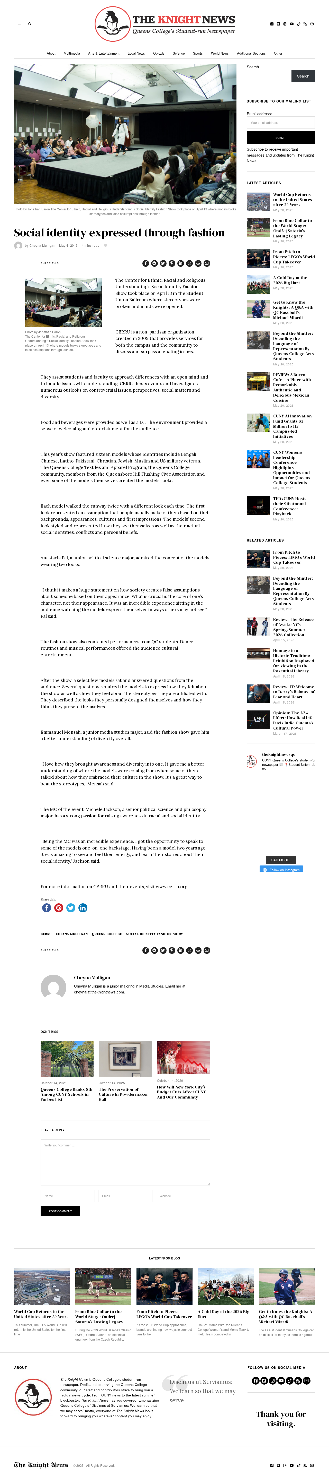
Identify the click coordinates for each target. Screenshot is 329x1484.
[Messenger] (154, 263)
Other (278, 53)
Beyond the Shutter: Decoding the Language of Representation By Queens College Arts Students (293, 346)
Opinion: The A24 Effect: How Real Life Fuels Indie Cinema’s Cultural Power (293, 720)
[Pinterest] (172, 263)
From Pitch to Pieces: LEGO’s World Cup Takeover (294, 257)
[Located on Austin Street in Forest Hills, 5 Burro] (255, 799)
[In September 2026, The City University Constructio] (306, 829)
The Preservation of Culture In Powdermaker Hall (123, 1094)
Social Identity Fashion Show (154, 934)
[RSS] (305, 24)
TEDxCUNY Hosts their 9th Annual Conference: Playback (289, 506)
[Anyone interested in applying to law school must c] (306, 844)
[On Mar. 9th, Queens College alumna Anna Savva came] (255, 829)
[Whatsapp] (189, 263)
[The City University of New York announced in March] (306, 799)
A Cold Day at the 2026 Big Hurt (290, 280)
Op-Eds (158, 53)
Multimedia (72, 53)
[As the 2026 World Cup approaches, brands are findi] (280, 783)
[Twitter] (278, 24)
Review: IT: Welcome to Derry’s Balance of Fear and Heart (294, 692)
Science (179, 53)
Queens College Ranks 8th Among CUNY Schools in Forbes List (67, 1094)
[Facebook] (272, 24)
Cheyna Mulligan (43, 245)
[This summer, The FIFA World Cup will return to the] (255, 783)
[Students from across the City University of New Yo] (280, 814)
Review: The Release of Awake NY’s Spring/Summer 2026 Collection (293, 627)
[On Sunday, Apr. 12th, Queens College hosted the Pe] (280, 844)
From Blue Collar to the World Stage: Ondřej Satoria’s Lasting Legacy (292, 228)
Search (253, 66)
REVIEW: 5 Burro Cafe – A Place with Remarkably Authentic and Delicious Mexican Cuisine (292, 387)
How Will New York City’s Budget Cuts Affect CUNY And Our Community (181, 1092)
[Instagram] (285, 24)
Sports (198, 53)
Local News (136, 53)
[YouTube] (291, 24)
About (51, 53)
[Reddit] (198, 263)
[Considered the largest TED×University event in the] (255, 814)
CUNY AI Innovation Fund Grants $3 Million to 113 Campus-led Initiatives (292, 426)
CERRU (46, 934)
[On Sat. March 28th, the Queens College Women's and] (280, 799)
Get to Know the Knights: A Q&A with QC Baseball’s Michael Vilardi (293, 309)
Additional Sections (251, 53)
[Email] (312, 24)
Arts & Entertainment (104, 53)
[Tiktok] (298, 24)
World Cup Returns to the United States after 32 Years (292, 200)
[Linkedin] (180, 263)
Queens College (107, 934)
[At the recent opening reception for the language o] (306, 814)
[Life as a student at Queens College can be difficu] (280, 829)
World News (220, 53)
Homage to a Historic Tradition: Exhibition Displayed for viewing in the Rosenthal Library (293, 661)
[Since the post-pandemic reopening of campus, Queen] (255, 844)
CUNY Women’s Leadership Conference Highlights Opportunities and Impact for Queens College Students (291, 467)
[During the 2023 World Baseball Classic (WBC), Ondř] (306, 783)
